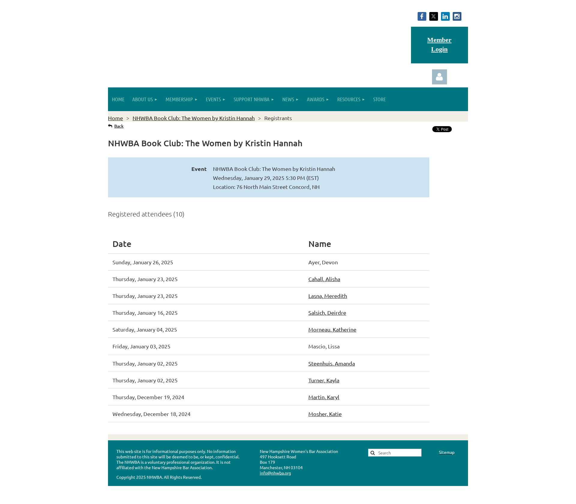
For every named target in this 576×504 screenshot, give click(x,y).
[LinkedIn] (445, 16)
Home (115, 118)
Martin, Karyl (323, 397)
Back (119, 126)
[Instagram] (457, 16)
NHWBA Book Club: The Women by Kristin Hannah (194, 118)
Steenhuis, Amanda (331, 363)
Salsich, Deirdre (327, 312)
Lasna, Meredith (327, 296)
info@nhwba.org (275, 472)
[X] (433, 16)
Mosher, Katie (325, 414)
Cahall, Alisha (324, 279)
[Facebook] (422, 16)
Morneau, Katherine (332, 329)
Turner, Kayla (323, 380)
